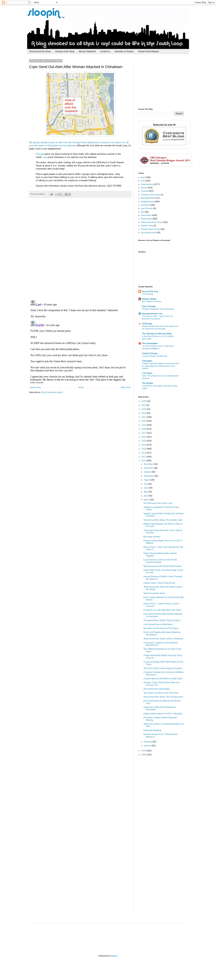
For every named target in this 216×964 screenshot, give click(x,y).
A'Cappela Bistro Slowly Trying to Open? (162, 620)
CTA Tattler (147, 373)
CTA (143, 181)
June (146, 488)
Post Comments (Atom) (52, 392)
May (146, 492)
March (147, 500)
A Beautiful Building (152, 730)
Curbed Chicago (149, 353)
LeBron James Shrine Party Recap (159, 583)
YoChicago (147, 323)
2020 (144, 421)
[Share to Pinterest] (69, 194)
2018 (144, 429)
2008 (144, 754)
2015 (144, 441)
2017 (144, 433)
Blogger (113, 956)
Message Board (148, 198)
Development (147, 184)
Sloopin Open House (150, 229)
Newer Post (35, 387)
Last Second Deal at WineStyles (158, 624)
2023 (144, 409)
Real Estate (146, 215)
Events (144, 188)
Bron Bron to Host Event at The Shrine (160, 628)
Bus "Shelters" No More (151, 301)
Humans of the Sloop (64, 51)
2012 (144, 453)
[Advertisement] (163, 81)
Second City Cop (150, 291)
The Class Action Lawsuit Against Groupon (162, 668)
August (147, 480)
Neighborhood (147, 201)
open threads (147, 208)
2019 (144, 425)
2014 (144, 445)
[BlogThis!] (60, 194)
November (149, 468)
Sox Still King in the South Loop (157, 503)
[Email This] (56, 194)
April (146, 496)
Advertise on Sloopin (124, 51)
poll (142, 212)
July (146, 484)
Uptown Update (149, 299)
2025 (144, 401)
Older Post (125, 387)
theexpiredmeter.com (152, 313)
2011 (144, 457)
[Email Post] (51, 194)
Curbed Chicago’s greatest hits (154, 356)
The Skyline (147, 383)
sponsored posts (148, 232)
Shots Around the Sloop (40, 51)
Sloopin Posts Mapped (148, 51)
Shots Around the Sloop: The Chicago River (163, 697)
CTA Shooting (147, 294)
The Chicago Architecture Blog (156, 333)
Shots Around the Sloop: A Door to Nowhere (163, 638)
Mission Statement (87, 51)
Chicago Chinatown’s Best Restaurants (158, 309)
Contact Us (105, 51)
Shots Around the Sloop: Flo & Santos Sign (162, 520)
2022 (144, 413)
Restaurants (146, 219)
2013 (144, 449)
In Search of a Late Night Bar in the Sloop (162, 610)
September (149, 476)
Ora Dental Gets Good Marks (156, 689)
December (149, 464)
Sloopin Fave (147, 225)
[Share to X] (63, 194)
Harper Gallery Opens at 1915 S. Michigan (162, 713)
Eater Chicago (149, 306)
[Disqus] (80, 250)
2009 (144, 751)
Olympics (145, 205)
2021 (144, 417)
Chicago (40, 154)
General (144, 191)
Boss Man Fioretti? (151, 537)
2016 (144, 437)
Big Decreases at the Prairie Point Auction (162, 566)
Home (81, 387)
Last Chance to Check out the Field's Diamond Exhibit (160, 561)
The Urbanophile (150, 343)
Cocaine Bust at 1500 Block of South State (162, 678)
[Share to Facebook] (66, 194)
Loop (44, 157)
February (148, 742)
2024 (144, 405)
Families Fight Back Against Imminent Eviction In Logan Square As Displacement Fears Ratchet (160, 366)
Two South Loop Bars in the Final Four (160, 693)
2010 (144, 460)
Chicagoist (147, 361)
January (148, 745)
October (148, 472)
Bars (143, 177)
